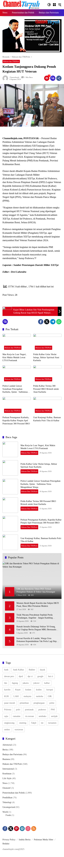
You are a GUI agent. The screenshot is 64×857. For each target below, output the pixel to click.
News (4, 783)
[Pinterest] (16, 828)
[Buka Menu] (54, 4)
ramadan (16, 716)
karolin (7, 690)
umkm (7, 729)
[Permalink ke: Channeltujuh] (6, 78)
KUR (6, 696)
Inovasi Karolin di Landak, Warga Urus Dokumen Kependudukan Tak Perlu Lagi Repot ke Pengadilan (37, 640)
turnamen (52, 723)
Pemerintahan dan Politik (13, 793)
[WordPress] (22, 828)
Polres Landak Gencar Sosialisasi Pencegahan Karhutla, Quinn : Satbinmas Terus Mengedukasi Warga (15, 389)
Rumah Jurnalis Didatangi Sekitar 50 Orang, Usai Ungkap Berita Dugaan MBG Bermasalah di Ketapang (36, 628)
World (5, 812)
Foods (8, 815)
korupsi (49, 690)
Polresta (7, 709)
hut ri (50, 676)
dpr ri (30, 676)
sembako (42, 716)
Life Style (6, 778)
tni (42, 723)
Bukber (32, 670)
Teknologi (6, 802)
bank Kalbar (18, 670)
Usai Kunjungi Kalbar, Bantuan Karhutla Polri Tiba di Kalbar (47, 419)
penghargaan (39, 703)
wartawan (19, 729)
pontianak (29, 709)
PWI (53, 709)
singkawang (9, 723)
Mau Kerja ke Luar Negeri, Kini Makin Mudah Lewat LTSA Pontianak (14, 357)
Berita (5, 749)
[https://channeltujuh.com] (21, 4)
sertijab (54, 716)
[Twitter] (46, 321)
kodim (39, 690)
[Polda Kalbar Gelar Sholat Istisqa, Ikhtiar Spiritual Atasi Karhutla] (47, 342)
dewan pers (9, 676)
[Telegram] (52, 321)
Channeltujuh (14, 77)
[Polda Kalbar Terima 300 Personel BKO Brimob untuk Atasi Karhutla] (47, 374)
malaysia (27, 696)
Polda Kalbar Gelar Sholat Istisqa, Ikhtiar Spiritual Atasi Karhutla (46, 357)
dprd (21, 676)
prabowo (42, 709)
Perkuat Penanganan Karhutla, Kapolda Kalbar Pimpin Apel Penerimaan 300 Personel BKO (16, 420)
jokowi (36, 683)
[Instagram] (27, 828)
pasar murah (9, 703)
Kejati (18, 690)
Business (6, 759)
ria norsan (29, 716)
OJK (50, 696)
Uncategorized (8, 807)
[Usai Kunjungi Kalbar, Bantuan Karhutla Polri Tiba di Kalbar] (47, 405)
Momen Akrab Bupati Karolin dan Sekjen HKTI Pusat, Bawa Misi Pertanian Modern (37, 604)
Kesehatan (6, 773)
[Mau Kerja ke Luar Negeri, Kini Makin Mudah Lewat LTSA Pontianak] (16, 342)
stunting (22, 723)
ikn (5, 683)
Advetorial (7, 745)
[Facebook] (40, 321)
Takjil (33, 723)
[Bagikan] (59, 78)
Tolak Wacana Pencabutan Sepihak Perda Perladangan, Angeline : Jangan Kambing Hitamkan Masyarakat (34, 616)
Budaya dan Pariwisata (12, 754)
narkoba (39, 696)
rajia (6, 716)
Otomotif (6, 788)
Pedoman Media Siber (43, 839)
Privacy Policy (8, 839)
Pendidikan (7, 797)
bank (6, 670)
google (40, 676)
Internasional (8, 769)
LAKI (16, 696)
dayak (42, 670)
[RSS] (33, 828)
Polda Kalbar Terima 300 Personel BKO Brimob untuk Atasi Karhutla (46, 389)
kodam (28, 690)
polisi (51, 703)
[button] (49, 4)
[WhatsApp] (59, 321)
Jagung (15, 683)
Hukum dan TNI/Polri (11, 61)
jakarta (26, 683)
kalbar (47, 683)
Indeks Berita (24, 839)
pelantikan (24, 703)
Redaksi (5, 843)
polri (18, 709)
